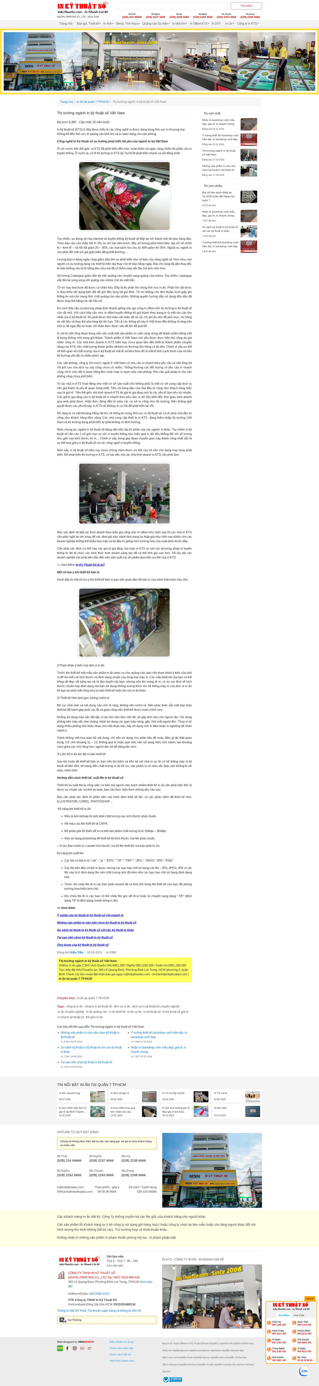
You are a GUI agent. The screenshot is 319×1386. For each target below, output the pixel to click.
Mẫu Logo (219, 1343)
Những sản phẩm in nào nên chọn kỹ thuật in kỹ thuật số (96, 922)
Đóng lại (309, 1298)
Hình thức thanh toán (122, 1360)
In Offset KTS (198, 23)
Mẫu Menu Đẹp (222, 1357)
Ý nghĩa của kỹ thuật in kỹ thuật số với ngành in (90, 915)
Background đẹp (185, 1350)
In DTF (216, 23)
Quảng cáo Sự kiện (155, 23)
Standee (166, 1371)
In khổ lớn (179, 23)
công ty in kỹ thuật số (98, 1006)
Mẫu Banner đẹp (206, 1357)
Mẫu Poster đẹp (190, 1357)
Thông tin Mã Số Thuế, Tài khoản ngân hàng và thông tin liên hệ (99, 1310)
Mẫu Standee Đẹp (235, 1350)
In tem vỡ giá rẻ (120, 1093)
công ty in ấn (74, 1006)
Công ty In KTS (247, 23)
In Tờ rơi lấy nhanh (173, 1093)
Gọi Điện (284, 1315)
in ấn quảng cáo (96, 1011)
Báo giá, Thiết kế (88, 23)
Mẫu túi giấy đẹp (210, 1364)
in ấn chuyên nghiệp (71, 1011)
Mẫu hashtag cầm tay (229, 1364)
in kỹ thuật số (152, 1011)
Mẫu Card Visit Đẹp (172, 1357)
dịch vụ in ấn (122, 1006)
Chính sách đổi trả (121, 1354)
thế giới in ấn (94, 1017)
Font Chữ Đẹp (247, 1364)
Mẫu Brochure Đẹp (192, 1364)
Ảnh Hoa (249, 1343)
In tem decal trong (69, 1093)
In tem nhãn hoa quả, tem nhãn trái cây (123, 1109)
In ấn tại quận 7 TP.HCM (93, 101)
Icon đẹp (210, 1350)
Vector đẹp (208, 1343)
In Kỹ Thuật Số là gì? (90, 564)
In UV (229, 23)
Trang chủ (65, 23)
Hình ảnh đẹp (230, 1343)
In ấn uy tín (134, 1011)
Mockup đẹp (199, 1350)
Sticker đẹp (220, 1350)
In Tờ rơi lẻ (220, 1093)
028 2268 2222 (99, 1293)
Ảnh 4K (241, 1343)
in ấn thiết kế (117, 1011)
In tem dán (220, 1107)
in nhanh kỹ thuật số (71, 1017)
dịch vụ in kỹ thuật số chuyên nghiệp (156, 1006)
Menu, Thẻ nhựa (127, 23)
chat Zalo (298, 1315)
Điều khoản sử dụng (121, 1341)
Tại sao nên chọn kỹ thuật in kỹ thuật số (85, 937)
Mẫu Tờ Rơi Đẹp (238, 1357)
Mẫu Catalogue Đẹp (172, 1364)
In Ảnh (107, 23)
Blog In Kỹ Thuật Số (172, 1343)
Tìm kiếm (246, 5)
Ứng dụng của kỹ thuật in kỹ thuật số (83, 944)
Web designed (66, 1341)
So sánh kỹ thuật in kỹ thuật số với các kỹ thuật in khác (95, 930)
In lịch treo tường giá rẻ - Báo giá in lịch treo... (176, 1109)
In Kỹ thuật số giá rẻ (175, 1011)
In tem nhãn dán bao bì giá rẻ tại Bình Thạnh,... (72, 1109)
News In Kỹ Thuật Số (192, 1343)
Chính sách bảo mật (121, 1348)
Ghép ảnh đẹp (169, 1350)
